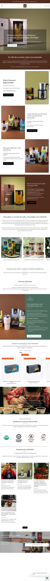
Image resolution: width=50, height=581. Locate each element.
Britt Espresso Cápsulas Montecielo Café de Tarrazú (11, 382)
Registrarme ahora (37, 544)
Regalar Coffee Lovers (34, 336)
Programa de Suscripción (7, 564)
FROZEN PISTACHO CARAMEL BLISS (23, 481)
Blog (2, 566)
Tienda (2, 560)
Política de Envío (30, 566)
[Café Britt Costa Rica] (25, 6)
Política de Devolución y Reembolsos (34, 568)
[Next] (48, 247)
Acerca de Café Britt (5, 568)
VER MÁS (25, 527)
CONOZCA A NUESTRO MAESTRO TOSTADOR (7, 481)
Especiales (3, 562)
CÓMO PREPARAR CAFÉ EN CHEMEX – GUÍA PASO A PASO (8, 514)
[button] (45, 6)
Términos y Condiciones (31, 562)
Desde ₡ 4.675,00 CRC (11, 383)
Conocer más (31, 202)
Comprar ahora (8, 94)
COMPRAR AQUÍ (25, 354)
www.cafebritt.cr (30, 192)
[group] (25, 1)
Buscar (27, 560)
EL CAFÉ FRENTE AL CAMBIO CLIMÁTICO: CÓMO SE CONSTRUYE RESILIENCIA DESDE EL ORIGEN (40, 483)
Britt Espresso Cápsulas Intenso (33, 381)
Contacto (3, 570)
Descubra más (12, 45)
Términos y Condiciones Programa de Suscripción (37, 564)
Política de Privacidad (31, 570)
